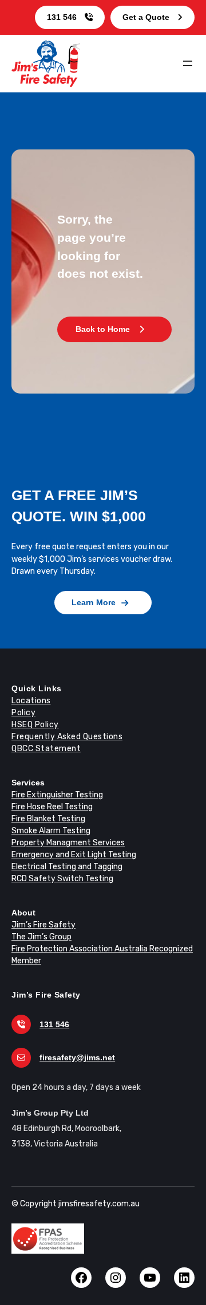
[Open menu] (188, 63)
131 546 (62, 17)
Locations (31, 701)
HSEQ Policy (35, 724)
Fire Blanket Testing (48, 819)
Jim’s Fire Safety (43, 925)
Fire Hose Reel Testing (52, 807)
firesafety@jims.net (77, 1057)
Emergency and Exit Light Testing (73, 855)
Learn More (94, 602)
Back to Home (103, 329)
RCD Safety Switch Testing (62, 878)
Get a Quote (145, 17)
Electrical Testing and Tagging (66, 867)
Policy (23, 713)
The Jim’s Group (41, 937)
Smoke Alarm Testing (50, 831)
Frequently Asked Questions (66, 736)
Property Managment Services (68, 843)
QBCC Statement (46, 748)
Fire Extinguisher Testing (57, 795)
